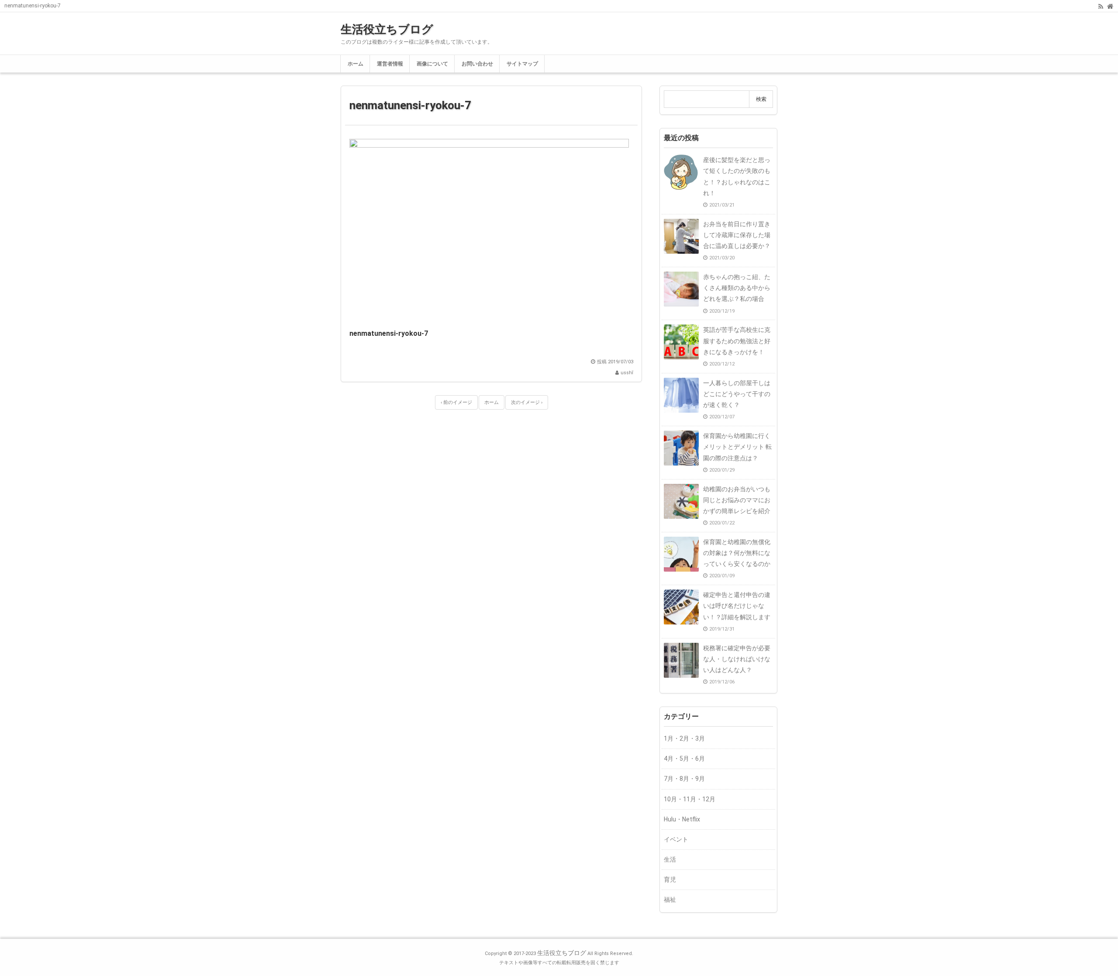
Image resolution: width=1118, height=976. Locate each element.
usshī (627, 373)
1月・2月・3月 (684, 738)
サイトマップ (522, 64)
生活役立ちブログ (387, 29)
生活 (670, 859)
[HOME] (1110, 6)
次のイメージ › (526, 402)
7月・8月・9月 (684, 778)
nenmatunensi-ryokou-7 (410, 105)
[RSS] (1100, 6)
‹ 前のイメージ (456, 402)
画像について (432, 64)
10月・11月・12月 (689, 799)
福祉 (670, 899)
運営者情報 (390, 64)
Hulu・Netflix (682, 819)
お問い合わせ (477, 64)
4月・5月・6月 (684, 758)
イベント (676, 839)
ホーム (355, 64)
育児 (670, 879)
